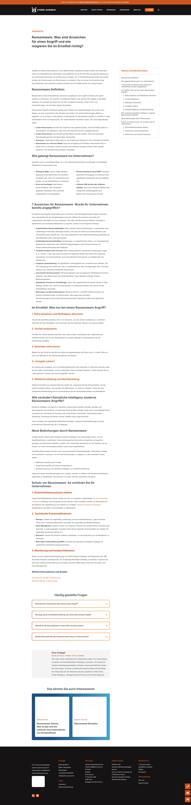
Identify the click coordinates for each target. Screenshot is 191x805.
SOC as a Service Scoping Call (122, 772)
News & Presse (143, 783)
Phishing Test (116, 764)
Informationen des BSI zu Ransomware (46, 578)
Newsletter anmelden (145, 767)
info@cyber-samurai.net (66, 776)
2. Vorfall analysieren (131, 99)
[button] (158, 10)
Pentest (87, 772)
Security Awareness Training (121, 777)
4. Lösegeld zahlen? (130, 106)
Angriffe (37, 31)
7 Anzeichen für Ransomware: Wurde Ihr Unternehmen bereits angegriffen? (136, 86)
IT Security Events (144, 764)
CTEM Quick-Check (118, 774)
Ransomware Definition (129, 78)
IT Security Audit (90, 777)
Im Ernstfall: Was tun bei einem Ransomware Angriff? (137, 91)
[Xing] (37, 795)
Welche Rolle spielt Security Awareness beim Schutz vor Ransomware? (62, 637)
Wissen (140, 769)
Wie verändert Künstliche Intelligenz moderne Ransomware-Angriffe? (138, 114)
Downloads (142, 772)
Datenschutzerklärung (65, 787)
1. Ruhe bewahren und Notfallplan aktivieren (139, 95)
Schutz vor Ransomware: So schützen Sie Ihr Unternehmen (138, 123)
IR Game (88, 769)
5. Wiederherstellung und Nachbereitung (138, 109)
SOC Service (89, 774)
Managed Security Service (93, 782)
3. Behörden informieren (132, 103)
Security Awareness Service (94, 764)
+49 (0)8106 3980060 (65, 773)
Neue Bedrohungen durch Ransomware (135, 118)
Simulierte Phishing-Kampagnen (89, 505)
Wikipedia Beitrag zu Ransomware (44, 581)
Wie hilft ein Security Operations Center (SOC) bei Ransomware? (59, 626)
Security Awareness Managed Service (121, 768)
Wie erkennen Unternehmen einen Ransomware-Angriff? (56, 604)
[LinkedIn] (33, 795)
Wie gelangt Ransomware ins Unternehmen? (137, 81)
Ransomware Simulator (119, 779)
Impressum (62, 784)
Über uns (141, 780)
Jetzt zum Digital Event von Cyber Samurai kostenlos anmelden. (95, 2)
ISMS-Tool (88, 779)
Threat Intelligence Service (94, 767)
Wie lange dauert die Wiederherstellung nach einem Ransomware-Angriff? (63, 615)
